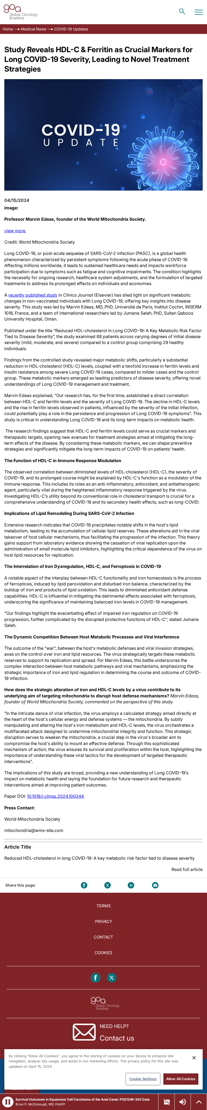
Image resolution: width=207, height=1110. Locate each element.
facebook (84, 885)
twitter (107, 885)
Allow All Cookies (180, 1079)
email (155, 885)
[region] (103, 1069)
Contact (103, 937)
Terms (103, 905)
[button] (7, 1102)
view (15, 230)
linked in (131, 885)
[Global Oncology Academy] (20, 12)
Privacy (103, 921)
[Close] (194, 1058)
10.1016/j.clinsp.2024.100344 (55, 796)
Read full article (187, 869)
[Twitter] (111, 977)
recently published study (32, 295)
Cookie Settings (143, 1079)
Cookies (103, 952)
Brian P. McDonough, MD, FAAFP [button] (40, 1104)
